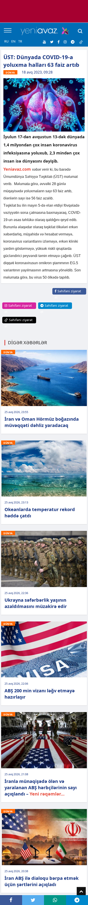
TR (20, 41)
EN (13, 41)
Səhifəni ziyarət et (68, 294)
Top (81, 891)
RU (6, 41)
